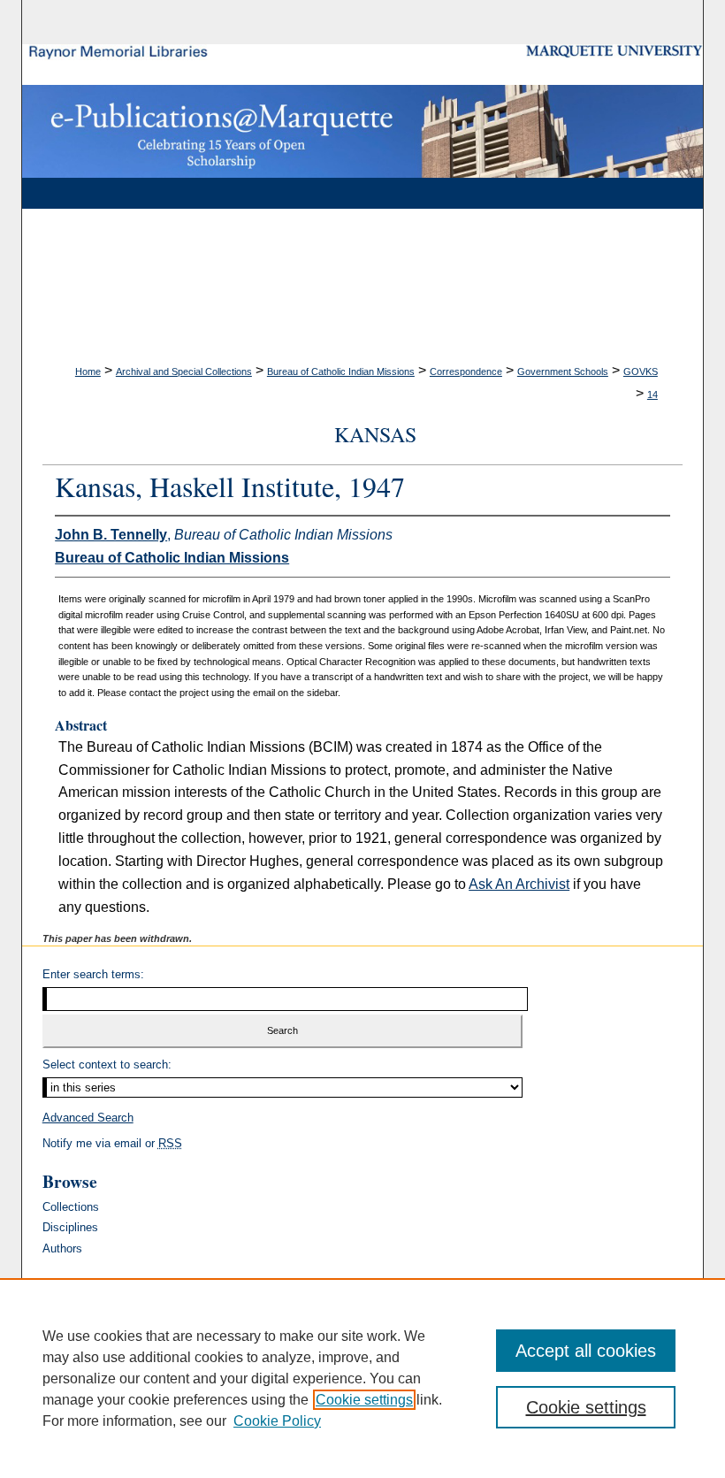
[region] (362, 1378)
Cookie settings (364, 1399)
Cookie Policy (277, 1420)
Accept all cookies (585, 1350)
